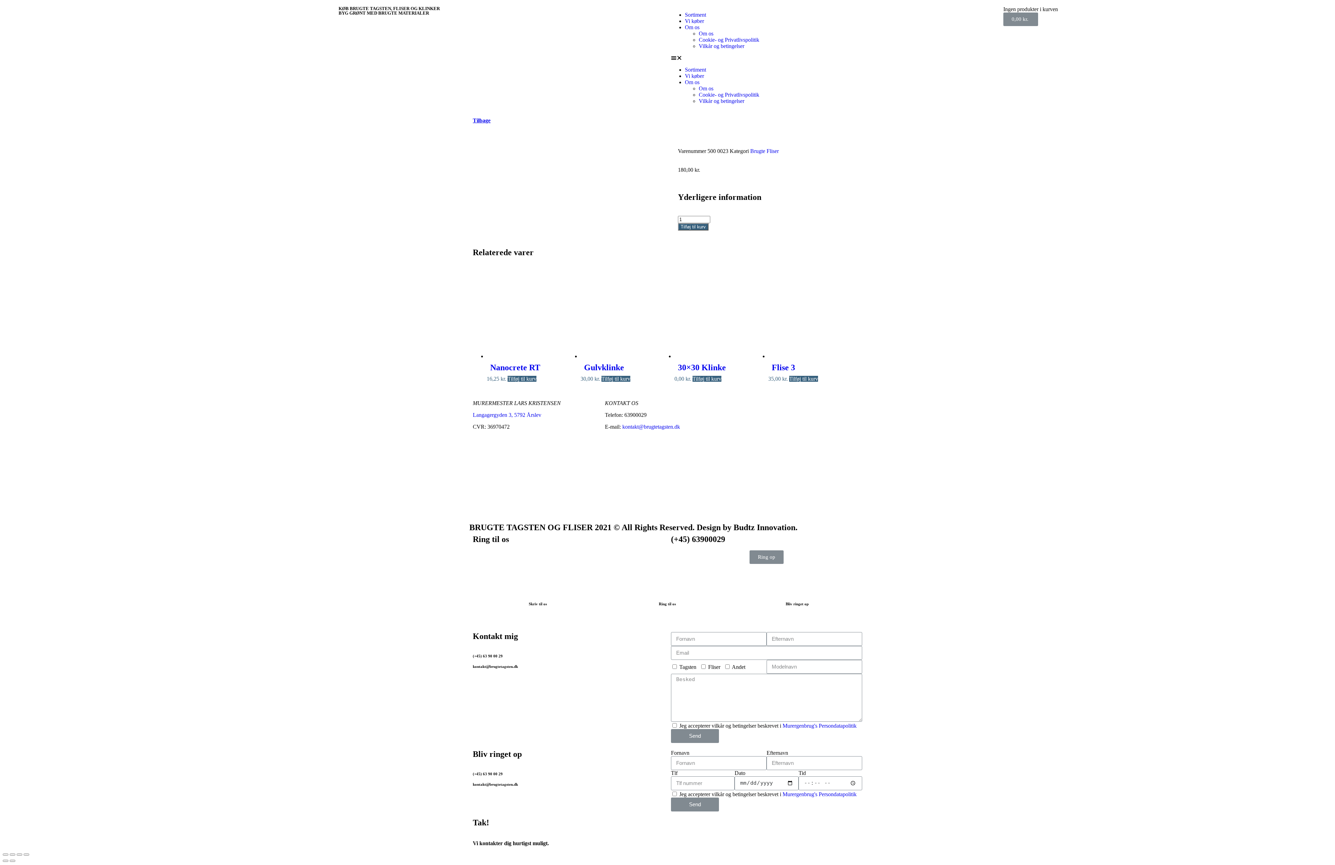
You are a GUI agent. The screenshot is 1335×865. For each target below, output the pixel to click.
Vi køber (694, 21)
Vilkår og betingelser (721, 46)
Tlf (674, 773)
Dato (740, 773)
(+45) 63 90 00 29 (488, 656)
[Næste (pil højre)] (12, 861)
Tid (802, 773)
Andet (738, 667)
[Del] (12, 855)
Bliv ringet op (797, 604)
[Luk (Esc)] (5, 855)
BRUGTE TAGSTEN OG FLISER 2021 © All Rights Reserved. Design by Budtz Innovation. (633, 527)
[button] (833, 58)
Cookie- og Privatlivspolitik (729, 40)
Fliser (714, 667)
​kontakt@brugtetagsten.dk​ (495, 784)
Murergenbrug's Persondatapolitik (820, 726)
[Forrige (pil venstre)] (5, 861)
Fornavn (680, 753)
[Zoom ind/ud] (26, 855)
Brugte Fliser (764, 151)
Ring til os (667, 604)
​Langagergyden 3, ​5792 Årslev (507, 415)
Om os (692, 27)
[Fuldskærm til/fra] (19, 855)
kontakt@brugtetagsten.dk (651, 427)
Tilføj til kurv (693, 226)
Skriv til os (538, 604)
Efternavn (777, 753)
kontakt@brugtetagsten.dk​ (495, 666)
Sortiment (695, 15)
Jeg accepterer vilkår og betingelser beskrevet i (768, 726)
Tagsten (687, 667)
